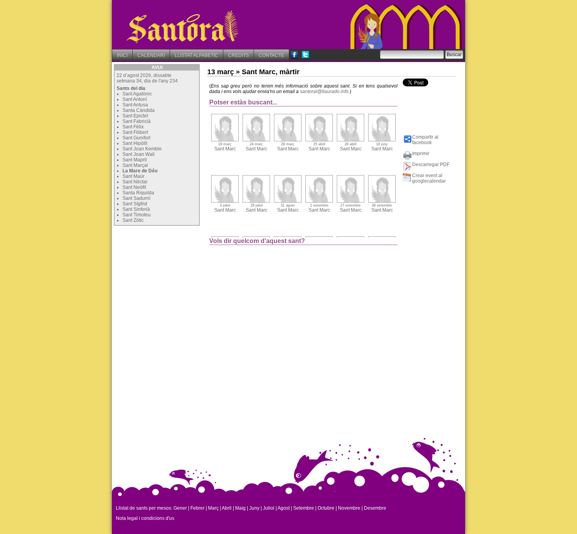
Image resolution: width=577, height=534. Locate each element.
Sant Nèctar (135, 182)
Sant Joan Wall (138, 154)
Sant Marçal (135, 165)
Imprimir (420, 153)
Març (213, 508)
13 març (220, 72)
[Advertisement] (173, 277)
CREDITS (238, 55)
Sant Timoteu (136, 215)
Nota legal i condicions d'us (145, 518)
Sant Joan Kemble (142, 149)
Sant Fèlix (133, 127)
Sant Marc (225, 147)
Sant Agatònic (137, 94)
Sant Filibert (135, 132)
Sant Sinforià (136, 209)
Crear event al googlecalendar (429, 178)
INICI (122, 55)
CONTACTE (271, 55)
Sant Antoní (134, 99)
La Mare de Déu (139, 171)
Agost (284, 508)
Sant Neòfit (134, 187)
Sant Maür (133, 176)
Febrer (197, 508)
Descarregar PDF (430, 164)
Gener (180, 508)
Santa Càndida (138, 110)
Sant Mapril (134, 160)
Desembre (375, 508)
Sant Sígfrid (134, 204)
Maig (240, 508)
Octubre (326, 508)
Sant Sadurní (136, 198)
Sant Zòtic (133, 220)
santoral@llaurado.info (324, 91)
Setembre (303, 508)
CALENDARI (151, 55)
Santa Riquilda (138, 193)
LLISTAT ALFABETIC (196, 55)
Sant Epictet (135, 116)
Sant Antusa (135, 105)
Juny (254, 508)
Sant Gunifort (136, 138)
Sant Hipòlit (134, 143)
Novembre (349, 508)
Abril (227, 508)
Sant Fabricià (136, 121)
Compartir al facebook (425, 139)
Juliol (268, 508)
